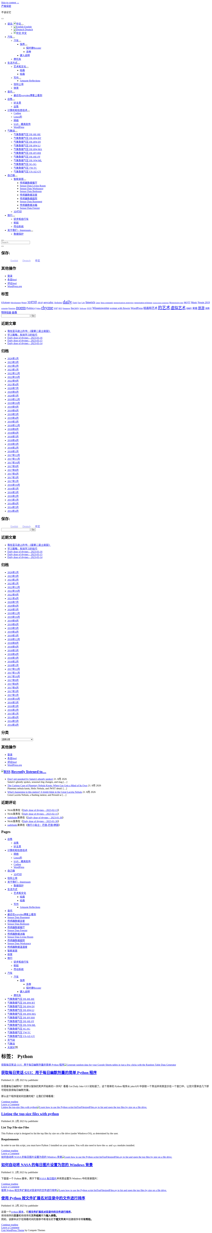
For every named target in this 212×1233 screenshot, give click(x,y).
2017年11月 (13, 459)
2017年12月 (13, 455)
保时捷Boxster (33, 48)
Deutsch (28, 29)
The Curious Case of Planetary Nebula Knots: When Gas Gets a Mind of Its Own (47, 785)
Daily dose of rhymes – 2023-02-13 (40, 810)
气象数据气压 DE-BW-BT (27, 138)
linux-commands (107, 303)
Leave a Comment (10, 1104)
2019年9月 (13, 407)
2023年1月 (13, 369)
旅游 (201, 308)
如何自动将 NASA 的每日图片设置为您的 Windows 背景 (31, 1157)
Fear (79, 303)
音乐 (9, 91)
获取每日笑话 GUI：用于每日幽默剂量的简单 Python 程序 (32, 1064)
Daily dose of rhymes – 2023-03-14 (24, 343)
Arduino (58, 302)
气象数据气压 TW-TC (25, 168)
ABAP (40, 302)
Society (75, 308)
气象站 (11, 130)
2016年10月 (13, 485)
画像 (14, 312)
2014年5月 (13, 507)
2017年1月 (13, 481)
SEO (60, 308)
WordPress (19, 127)
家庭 (194, 308)
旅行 (9, 215)
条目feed (12, 279)
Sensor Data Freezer (30, 208)
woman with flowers (120, 308)
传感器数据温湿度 (17, 947)
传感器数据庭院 (28, 198)
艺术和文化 (20, 66)
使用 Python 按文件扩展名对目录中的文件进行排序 (29, 1190)
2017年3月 (13, 477)
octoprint (4, 308)
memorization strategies (124, 302)
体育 (16, 88)
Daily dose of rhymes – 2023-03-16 (24, 337)
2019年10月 (13, 403)
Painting (12, 308)
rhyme (47, 307)
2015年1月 (13, 500)
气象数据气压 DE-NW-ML (28, 160)
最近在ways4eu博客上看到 (28, 95)
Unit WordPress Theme (12, 1230)
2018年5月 (13, 436)
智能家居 (19, 179)
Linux (98, 303)
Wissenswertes (100, 308)
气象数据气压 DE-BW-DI (27, 142)
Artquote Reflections (30, 80)
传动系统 (19, 226)
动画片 (189, 308)
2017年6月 (13, 474)
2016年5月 (13, 488)
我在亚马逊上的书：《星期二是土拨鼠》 (29, 331)
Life (83, 302)
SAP (56, 308)
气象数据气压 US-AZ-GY (27, 171)
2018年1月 (13, 451)
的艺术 (164, 307)
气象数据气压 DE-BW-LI (27, 145)
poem (21, 307)
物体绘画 (6, 312)
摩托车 (17, 59)
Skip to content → (10, 2)
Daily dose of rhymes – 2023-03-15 (24, 340)
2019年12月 (13, 399)
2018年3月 (13, 444)
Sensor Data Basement (31, 201)
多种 (28, 51)
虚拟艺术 (178, 308)
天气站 (11, 1040)
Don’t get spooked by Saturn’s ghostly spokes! (30, 779)
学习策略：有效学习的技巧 (22, 335)
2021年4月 (13, 384)
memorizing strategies (161, 303)
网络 (16, 120)
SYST (89, 308)
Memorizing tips (176, 302)
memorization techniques (143, 303)
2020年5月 (13, 395)
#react (24, 302)
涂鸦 (207, 308)
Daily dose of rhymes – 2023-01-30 (44, 817)
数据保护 (19, 234)
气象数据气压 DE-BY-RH (27, 153)
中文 (24, 33)
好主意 (17, 103)
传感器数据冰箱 (28, 205)
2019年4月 (13, 418)
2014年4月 (13, 511)
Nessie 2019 (204, 302)
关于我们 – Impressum (19, 230)
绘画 (22, 70)
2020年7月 (13, 388)
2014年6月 (13, 503)
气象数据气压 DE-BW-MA (28, 149)
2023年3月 (13, 362)
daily (67, 301)
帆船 (16, 222)
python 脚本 (17, 1212)
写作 (16, 77)
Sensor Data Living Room (33, 185)
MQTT (187, 302)
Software (83, 308)
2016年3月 (13, 492)
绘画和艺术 (150, 308)
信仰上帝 (19, 84)
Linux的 (18, 116)
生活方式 (12, 63)
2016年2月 (13, 496)
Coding (17, 113)
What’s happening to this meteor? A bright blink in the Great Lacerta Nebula (44, 792)
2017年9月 (13, 466)
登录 (9, 276)
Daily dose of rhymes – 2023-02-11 (40, 814)
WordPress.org (14, 286)
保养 (22, 44)
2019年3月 (13, 421)
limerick (90, 302)
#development (16, 303)
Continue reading (9, 1101)
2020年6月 (13, 392)
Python (38, 308)
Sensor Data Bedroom (31, 191)
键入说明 (25, 55)
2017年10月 (13, 462)
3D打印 (18, 211)
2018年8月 (13, 429)
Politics (30, 308)
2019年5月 (13, 414)
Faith (75, 302)
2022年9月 (13, 381)
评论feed (12, 283)
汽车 (9, 36)
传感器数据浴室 (28, 195)
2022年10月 (13, 377)
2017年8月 (13, 470)
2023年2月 (13, 366)
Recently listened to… (28, 772)
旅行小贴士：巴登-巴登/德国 (43, 825)
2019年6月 (13, 410)
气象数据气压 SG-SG (25, 164)
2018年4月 (13, 440)
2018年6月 (13, 433)
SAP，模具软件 (22, 124)
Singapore (66, 308)
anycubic (48, 302)
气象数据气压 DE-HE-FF (27, 156)
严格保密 (6, 6)
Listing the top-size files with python (19, 1107)
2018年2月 (13, 447)
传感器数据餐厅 (28, 182)
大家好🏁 (12, 1047)
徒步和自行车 (21, 219)
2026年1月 (13, 358)
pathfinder (12, 817)
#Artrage (5, 302)
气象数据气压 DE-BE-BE (27, 134)
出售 (9, 99)
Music (194, 302)
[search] (2, 240)
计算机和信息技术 (17, 110)
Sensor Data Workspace (31, 188)
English (28, 26)
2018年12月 (13, 425)
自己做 (11, 175)
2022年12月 (13, 373)
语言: (10, 23)
